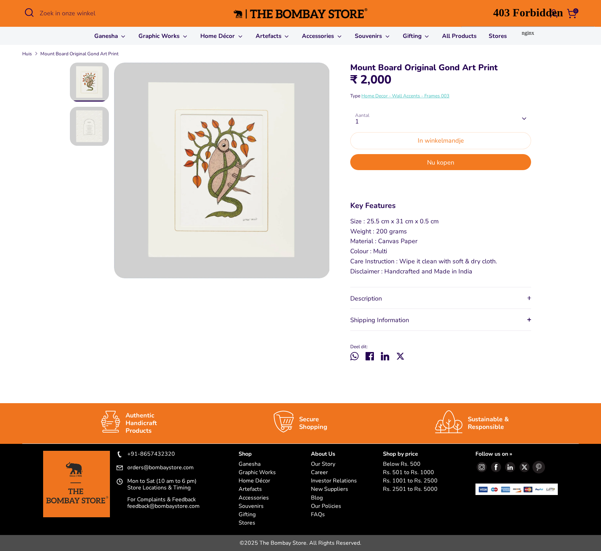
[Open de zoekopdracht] (29, 12)
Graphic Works (159, 36)
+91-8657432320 (151, 454)
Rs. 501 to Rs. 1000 (408, 472)
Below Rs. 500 (401, 464)
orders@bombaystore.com (160, 467)
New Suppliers (329, 489)
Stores (247, 523)
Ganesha (107, 36)
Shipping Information (379, 320)
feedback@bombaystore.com (163, 506)
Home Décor (218, 36)
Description (366, 298)
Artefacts (269, 36)
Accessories (319, 36)
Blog (317, 498)
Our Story (323, 464)
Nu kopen (440, 162)
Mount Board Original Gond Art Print (79, 53)
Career (319, 472)
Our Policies (326, 506)
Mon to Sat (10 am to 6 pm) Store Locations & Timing (162, 484)
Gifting (413, 36)
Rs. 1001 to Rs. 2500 (410, 481)
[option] (222, 173)
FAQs (318, 514)
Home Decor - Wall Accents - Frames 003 (405, 96)
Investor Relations (334, 481)
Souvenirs (369, 36)
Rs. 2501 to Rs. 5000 (410, 489)
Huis (27, 53)
